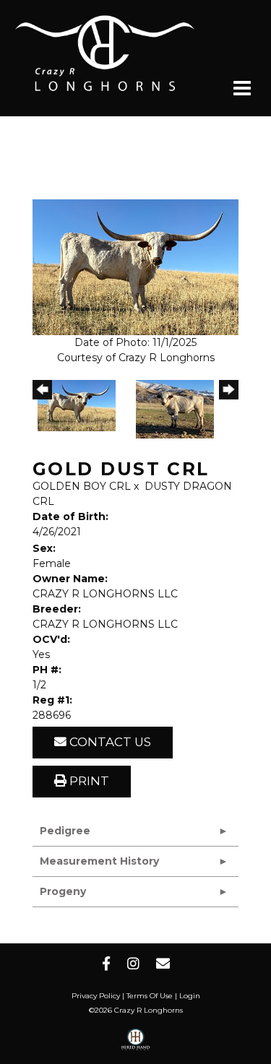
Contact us (108, 742)
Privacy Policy (96, 995)
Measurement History (99, 861)
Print (87, 781)
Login (189, 995)
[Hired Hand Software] (135, 1044)
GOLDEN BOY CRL (82, 486)
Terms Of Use (149, 995)
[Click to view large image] (135, 266)
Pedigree (65, 830)
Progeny (63, 891)
